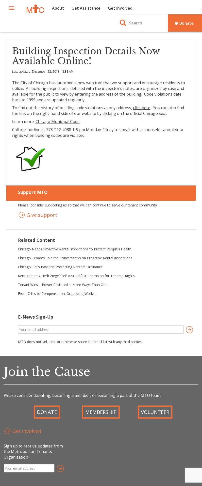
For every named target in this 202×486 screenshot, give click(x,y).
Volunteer (155, 412)
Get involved (26, 431)
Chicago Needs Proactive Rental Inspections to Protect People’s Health (74, 249)
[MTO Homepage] (35, 8)
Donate (184, 23)
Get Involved (120, 8)
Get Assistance (86, 8)
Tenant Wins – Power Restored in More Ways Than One (62, 284)
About (58, 8)
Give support (41, 215)
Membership (101, 412)
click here (141, 107)
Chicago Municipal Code (57, 121)
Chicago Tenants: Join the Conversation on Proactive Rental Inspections (75, 258)
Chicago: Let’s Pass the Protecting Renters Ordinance (60, 266)
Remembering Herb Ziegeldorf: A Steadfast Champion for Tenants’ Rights (76, 275)
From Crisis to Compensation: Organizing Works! (56, 293)
